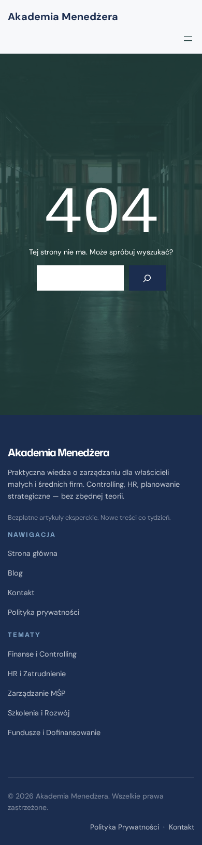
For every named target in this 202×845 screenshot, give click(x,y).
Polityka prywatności (43, 612)
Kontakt (21, 592)
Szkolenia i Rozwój (39, 713)
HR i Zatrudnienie (37, 673)
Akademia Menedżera (63, 16)
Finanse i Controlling (42, 654)
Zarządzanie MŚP (36, 693)
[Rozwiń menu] (188, 39)
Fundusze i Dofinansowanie (54, 732)
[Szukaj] (147, 278)
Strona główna (32, 553)
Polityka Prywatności (124, 827)
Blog (15, 573)
